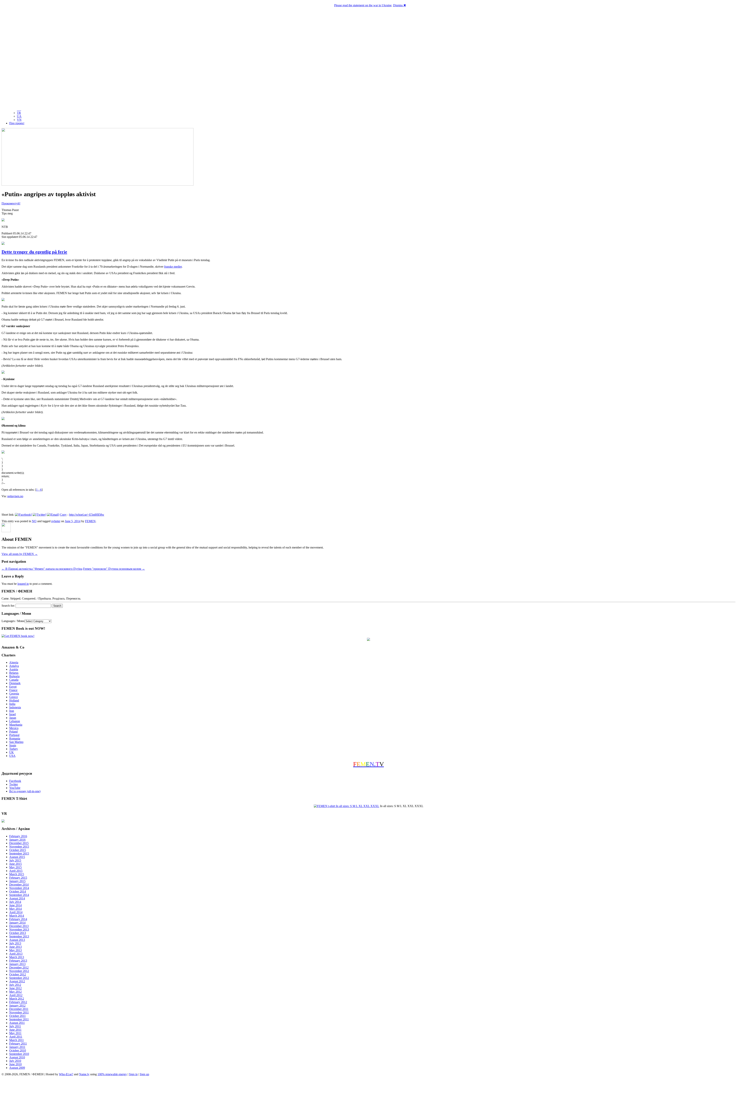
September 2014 (19, 895)
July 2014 (15, 901)
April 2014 (15, 912)
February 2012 (18, 1002)
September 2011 (19, 1019)
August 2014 (17, 898)
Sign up (144, 1074)
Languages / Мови (13, 621)
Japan (12, 717)
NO (34, 521)
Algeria (13, 662)
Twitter (13, 784)
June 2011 (15, 1029)
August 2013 (17, 939)
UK (11, 752)
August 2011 (17, 1022)
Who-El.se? (66, 1074)
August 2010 (17, 1057)
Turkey (13, 748)
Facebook (15, 781)
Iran (11, 710)
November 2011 (19, 1012)
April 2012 (15, 995)
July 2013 (15, 943)
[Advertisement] (368, 1091)
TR (19, 112)
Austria (13, 669)
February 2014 (18, 919)
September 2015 (19, 853)
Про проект (16, 123)
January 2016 (17, 839)
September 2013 (19, 936)
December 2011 (18, 1009)
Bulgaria (14, 676)
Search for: (8, 605)
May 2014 (15, 908)
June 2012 (15, 988)
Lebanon (14, 721)
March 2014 (16, 915)
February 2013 (18, 960)
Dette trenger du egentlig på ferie (34, 251)
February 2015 (18, 877)
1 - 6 (39, 489)
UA (19, 116)
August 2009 (17, 1067)
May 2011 (15, 1033)
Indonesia (15, 707)
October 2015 (17, 850)
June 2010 (15, 1064)
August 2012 (17, 981)
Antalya (14, 666)
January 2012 (17, 1005)
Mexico (13, 728)
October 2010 (17, 1050)
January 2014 (17, 922)
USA (12, 755)
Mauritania (15, 724)
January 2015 (17, 881)
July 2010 (15, 1060)
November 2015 (19, 846)
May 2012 (15, 991)
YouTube (14, 787)
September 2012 (19, 977)
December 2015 (19, 843)
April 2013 (15, 953)
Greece (13, 697)
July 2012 (15, 984)
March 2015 (16, 874)
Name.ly (84, 1074)
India (12, 704)
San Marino (16, 742)
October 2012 (17, 974)
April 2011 (15, 1036)
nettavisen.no (15, 496)
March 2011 (16, 1040)
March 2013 (16, 957)
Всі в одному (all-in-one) (24, 791)
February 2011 (18, 1043)
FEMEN (90, 521)
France (13, 690)
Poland (13, 731)
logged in (23, 583)
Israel (12, 714)
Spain (12, 745)
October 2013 (17, 933)
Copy (63, 514)
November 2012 (19, 971)
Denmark (15, 683)
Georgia (14, 693)
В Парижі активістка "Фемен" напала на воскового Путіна (42, 568)
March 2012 (16, 998)
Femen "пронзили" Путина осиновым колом (114, 568)
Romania (14, 738)
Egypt (13, 686)
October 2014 (17, 891)
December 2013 (19, 926)
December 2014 (19, 884)
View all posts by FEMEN (20, 554)
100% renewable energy (112, 1074)
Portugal (14, 735)
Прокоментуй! (11, 203)
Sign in (133, 1074)
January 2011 (17, 1047)
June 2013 (15, 946)
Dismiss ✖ (399, 5)
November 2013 (19, 929)
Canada (13, 679)
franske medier (173, 266)
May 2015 (15, 867)
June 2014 (15, 905)
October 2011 (17, 1015)
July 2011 (15, 1026)
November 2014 (19, 888)
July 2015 (15, 860)
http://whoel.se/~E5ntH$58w (86, 514)
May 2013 (15, 950)
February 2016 (18, 836)
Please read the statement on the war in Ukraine (363, 5)
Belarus (13, 672)
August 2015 (17, 857)
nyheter (55, 521)
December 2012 (19, 967)
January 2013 (17, 964)
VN (19, 119)
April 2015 (15, 870)
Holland (14, 700)
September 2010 (19, 1054)
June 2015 (15, 863)
